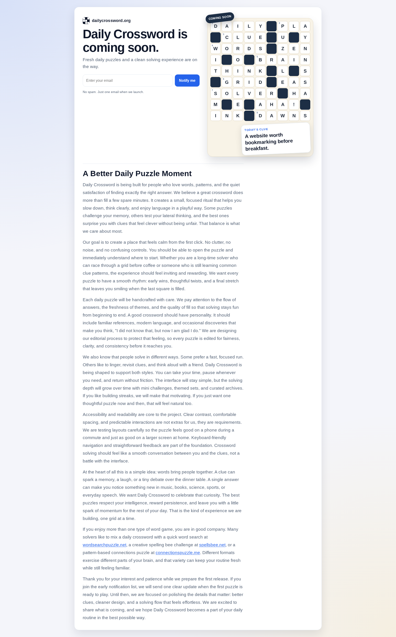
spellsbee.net (212, 544)
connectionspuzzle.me (178, 552)
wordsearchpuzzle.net (104, 544)
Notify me (187, 80)
